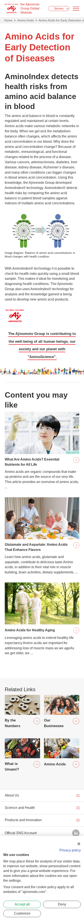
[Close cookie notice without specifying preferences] (79, 844)
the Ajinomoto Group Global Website (29, 8)
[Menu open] (76, 8)
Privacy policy (70, 850)
